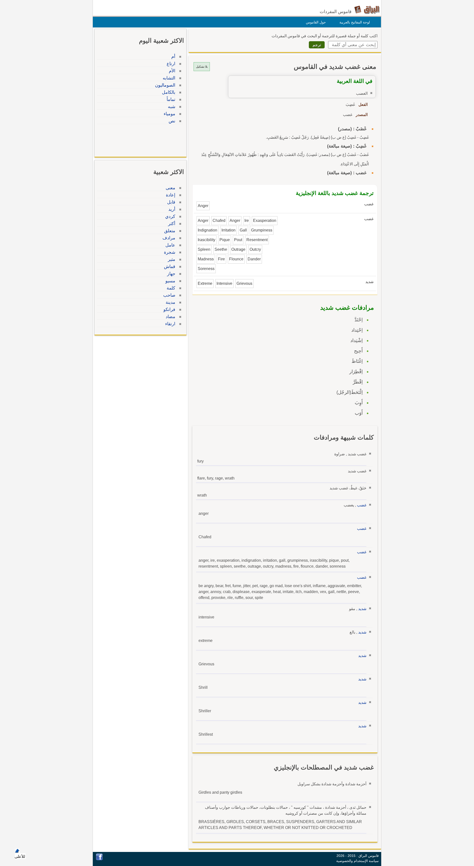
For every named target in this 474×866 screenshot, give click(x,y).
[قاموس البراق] (367, 9)
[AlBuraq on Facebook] (99, 859)
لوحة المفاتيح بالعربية (354, 22)
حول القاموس (316, 22)
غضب (361, 505)
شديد (362, 609)
